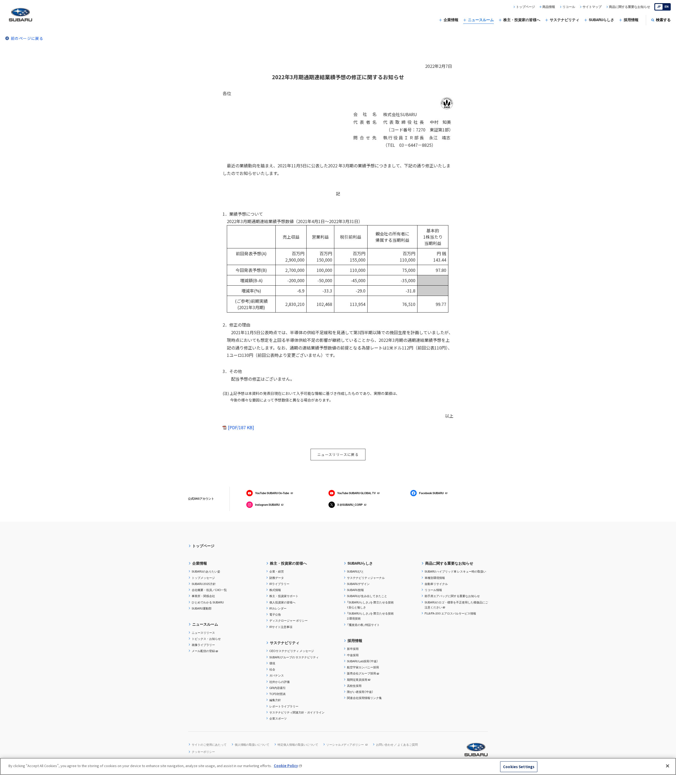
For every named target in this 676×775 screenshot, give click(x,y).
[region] (338, 766)
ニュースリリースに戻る (338, 454)
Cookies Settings (518, 766)
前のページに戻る (27, 38)
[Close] (667, 766)
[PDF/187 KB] (241, 427)
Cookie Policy (286, 765)
